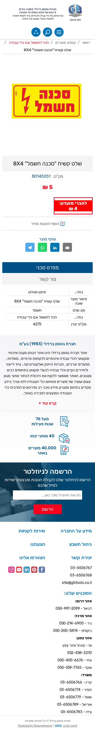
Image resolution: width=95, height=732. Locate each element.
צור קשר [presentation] (47, 279)
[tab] (47, 267)
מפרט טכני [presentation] (47, 267)
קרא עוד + (47, 403)
